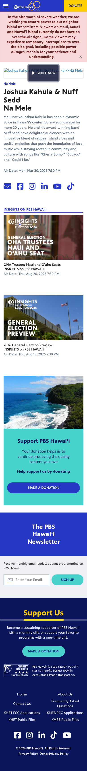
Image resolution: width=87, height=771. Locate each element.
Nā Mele (10, 84)
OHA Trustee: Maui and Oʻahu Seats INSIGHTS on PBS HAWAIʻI (32, 266)
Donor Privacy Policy (54, 754)
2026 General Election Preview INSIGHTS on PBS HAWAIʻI (28, 347)
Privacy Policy (29, 754)
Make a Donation (43, 488)
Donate (75, 6)
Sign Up (67, 580)
